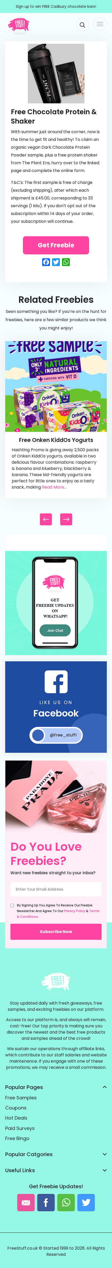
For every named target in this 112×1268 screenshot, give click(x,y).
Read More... (54, 487)
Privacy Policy (74, 911)
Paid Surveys (20, 1128)
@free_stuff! (63, 735)
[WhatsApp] (56, 654)
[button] (66, 519)
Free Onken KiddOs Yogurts (56, 440)
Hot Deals (16, 1118)
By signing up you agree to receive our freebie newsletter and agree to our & (58, 911)
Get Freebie (56, 245)
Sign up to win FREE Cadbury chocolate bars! (56, 6)
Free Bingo (17, 1138)
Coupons (16, 1108)
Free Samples (21, 1098)
